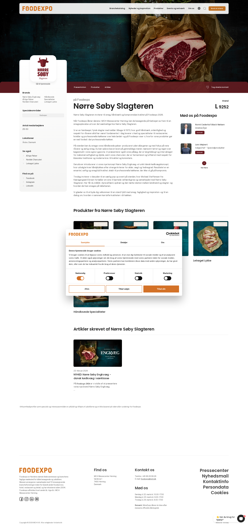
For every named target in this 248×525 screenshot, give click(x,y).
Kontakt (200, 133)
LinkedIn (29, 186)
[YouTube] (37, 500)
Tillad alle (161, 289)
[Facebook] (21, 500)
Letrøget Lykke (32, 163)
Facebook (30, 178)
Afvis (87, 289)
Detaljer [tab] (124, 242)
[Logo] (37, 8)
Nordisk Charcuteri (34, 160)
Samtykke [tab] (85, 242)
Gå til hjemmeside (43, 84)
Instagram (30, 182)
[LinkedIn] (32, 500)
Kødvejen (43, 115)
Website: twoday (222, 523)
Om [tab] (162, 242)
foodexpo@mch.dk (148, 479)
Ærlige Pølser (31, 156)
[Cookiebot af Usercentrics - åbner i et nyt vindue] (168, 234)
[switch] (109, 278)
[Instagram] (26, 500)
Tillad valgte (124, 289)
